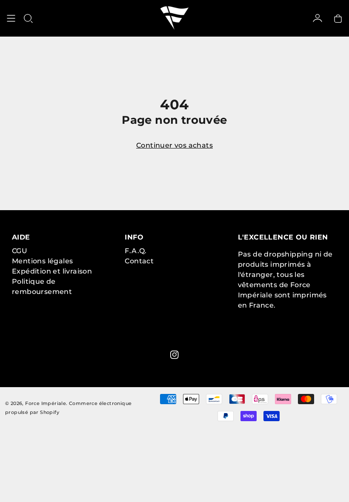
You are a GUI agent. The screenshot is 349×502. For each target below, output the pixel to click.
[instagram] (174, 354)
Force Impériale (45, 403)
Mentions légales (42, 261)
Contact (139, 261)
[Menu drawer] (11, 18)
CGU (19, 251)
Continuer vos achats (174, 145)
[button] (28, 18)
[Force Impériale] (174, 18)
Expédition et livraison (52, 271)
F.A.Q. (135, 251)
